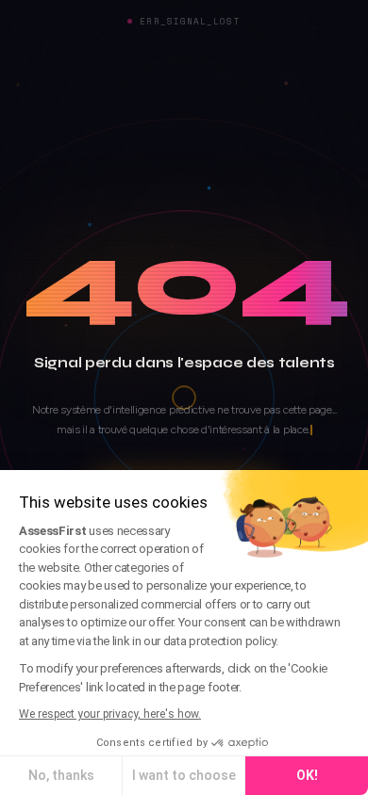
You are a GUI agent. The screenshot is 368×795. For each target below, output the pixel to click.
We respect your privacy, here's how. (110, 714)
